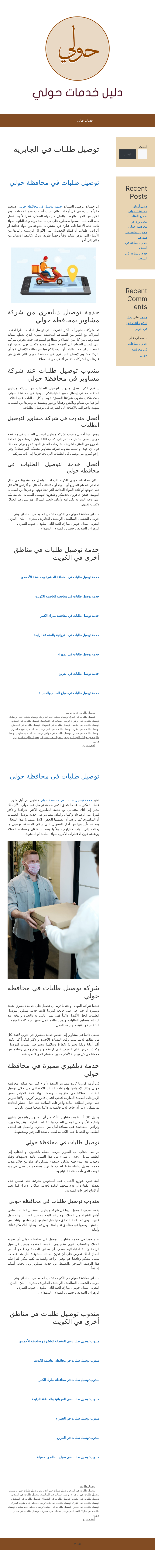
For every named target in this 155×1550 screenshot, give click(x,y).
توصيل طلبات (87, 712)
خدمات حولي (85, 120)
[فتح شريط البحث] (63, 120)
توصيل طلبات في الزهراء (85, 720)
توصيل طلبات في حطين (86, 733)
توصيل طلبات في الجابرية (54, 716)
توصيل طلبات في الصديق (26, 724)
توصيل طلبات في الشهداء (56, 724)
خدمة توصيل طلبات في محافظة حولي (66, 800)
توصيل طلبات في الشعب (85, 724)
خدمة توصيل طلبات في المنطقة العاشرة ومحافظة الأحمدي (60, 577)
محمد (143, 317)
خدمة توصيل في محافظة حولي (40, 206)
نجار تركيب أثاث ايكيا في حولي (136, 323)
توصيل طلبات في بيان (59, 729)
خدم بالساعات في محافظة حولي (137, 349)
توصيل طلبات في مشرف (54, 737)
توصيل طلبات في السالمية (55, 720)
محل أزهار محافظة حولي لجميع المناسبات (136, 211)
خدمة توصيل (72, 712)
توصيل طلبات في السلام (25, 720)
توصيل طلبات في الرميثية (24, 716)
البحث (143, 147)
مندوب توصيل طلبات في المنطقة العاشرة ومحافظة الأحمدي (59, 1341)
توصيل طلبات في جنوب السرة (29, 729)
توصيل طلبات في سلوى (30, 733)
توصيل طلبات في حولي (58, 733)
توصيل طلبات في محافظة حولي (54, 182)
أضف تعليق (88, 745)
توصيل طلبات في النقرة (86, 729)
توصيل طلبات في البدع (82, 716)
